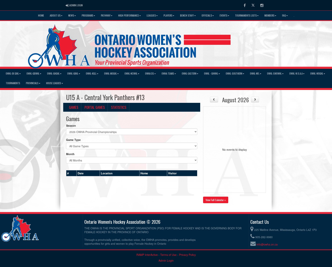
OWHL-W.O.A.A (296, 73)
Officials (207, 15)
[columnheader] (71, 173)
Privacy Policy (187, 255)
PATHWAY (105, 15)
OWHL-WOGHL (316, 73)
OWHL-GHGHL (53, 73)
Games (73, 107)
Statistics (118, 107)
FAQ (284, 15)
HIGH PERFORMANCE (128, 15)
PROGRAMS (87, 15)
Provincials (32, 83)
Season (71, 125)
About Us (55, 15)
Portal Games (95, 107)
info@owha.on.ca (267, 244)
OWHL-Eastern (189, 73)
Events (223, 15)
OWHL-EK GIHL (12, 73)
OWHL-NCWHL (130, 73)
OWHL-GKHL (72, 73)
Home (41, 15)
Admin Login (166, 260)
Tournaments (13, 83)
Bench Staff (187, 15)
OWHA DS (149, 73)
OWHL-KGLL (91, 73)
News (71, 15)
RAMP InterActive (147, 255)
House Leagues (53, 83)
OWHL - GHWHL (211, 73)
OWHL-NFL (254, 73)
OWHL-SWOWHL (274, 73)
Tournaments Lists (246, 15)
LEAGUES (151, 15)
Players (168, 15)
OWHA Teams (168, 73)
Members (269, 15)
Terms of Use (168, 255)
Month (70, 154)
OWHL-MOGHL (110, 73)
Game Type (73, 140)
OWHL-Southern (234, 73)
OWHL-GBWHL (33, 73)
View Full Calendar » (216, 200)
